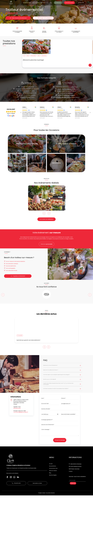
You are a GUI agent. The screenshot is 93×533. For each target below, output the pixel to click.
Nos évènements (44, 2)
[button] (90, 112)
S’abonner (73, 483)
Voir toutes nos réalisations (46, 219)
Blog (51, 2)
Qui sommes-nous (27, 2)
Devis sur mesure (53, 470)
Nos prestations (36, 2)
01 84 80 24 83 (81, 2)
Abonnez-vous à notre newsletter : (77, 476)
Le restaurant (58, 2)
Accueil (50, 463)
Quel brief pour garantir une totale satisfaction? (28, 340)
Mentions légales (53, 475)
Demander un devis (69, 2)
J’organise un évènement (18, 276)
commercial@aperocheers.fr (20, 412)
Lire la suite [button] (24, 118)
